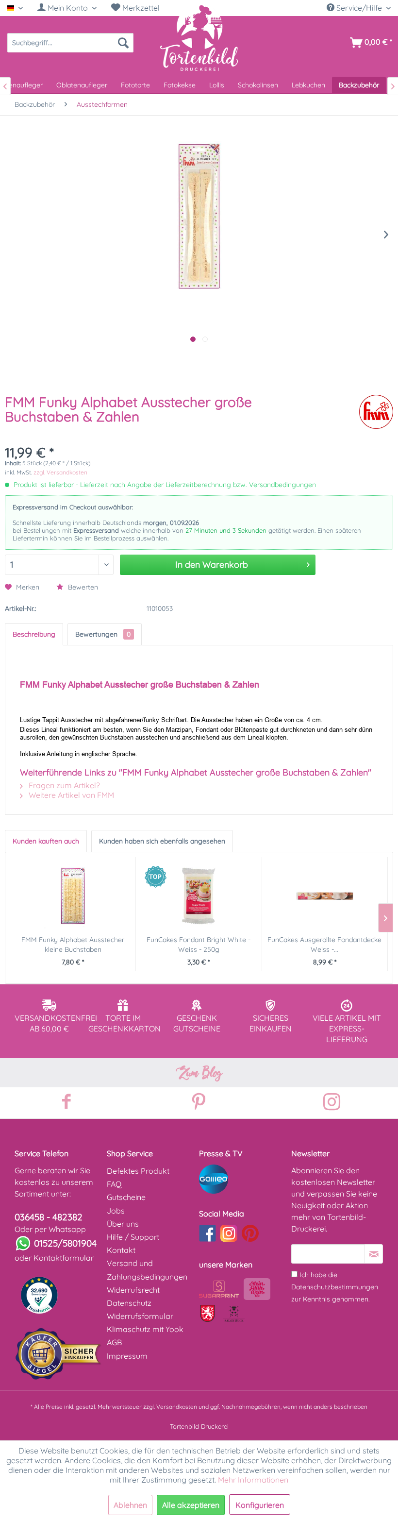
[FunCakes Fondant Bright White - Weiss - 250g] (198, 896)
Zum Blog (199, 1072)
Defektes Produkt (138, 1171)
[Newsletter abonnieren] (374, 1254)
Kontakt (121, 1250)
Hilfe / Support (133, 1237)
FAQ (114, 1184)
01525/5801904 (65, 1243)
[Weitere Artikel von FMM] (376, 412)
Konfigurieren (259, 1505)
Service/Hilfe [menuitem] (359, 8)
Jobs (116, 1211)
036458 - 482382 (49, 1217)
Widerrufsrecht (133, 1290)
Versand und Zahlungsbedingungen (147, 1269)
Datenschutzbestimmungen (334, 1287)
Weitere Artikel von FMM (70, 795)
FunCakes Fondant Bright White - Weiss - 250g (198, 944)
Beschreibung (34, 634)
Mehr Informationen (253, 1480)
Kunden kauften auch (46, 841)
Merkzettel (140, 8)
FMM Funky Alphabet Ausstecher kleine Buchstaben (72, 944)
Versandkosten (176, 1406)
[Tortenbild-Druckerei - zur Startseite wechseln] (199, 37)
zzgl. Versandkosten (60, 472)
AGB (114, 1342)
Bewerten (82, 587)
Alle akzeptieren (190, 1505)
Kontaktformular (63, 1258)
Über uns (123, 1224)
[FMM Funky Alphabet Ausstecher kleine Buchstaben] (73, 896)
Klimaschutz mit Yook (145, 1329)
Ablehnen (130, 1505)
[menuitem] (67, 8)
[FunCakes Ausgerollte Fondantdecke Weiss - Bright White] (324, 896)
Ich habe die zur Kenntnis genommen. (334, 1286)
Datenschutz (129, 1303)
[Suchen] (123, 42)
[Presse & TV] (242, 1179)
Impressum (127, 1356)
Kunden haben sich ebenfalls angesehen (162, 841)
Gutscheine (126, 1197)
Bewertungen (103, 634)
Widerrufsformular (140, 1316)
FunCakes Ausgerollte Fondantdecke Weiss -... (324, 944)
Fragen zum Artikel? (63, 785)
